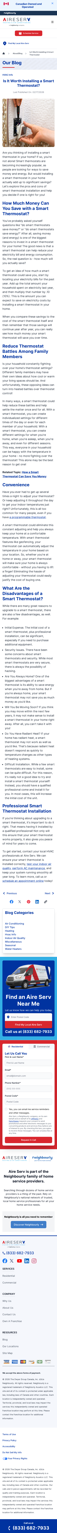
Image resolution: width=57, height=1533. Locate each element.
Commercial (43, 1046)
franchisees (14, 1121)
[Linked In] (37, 902)
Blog (5, 1339)
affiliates (34, 1119)
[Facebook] (11, 902)
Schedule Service (30, 33)
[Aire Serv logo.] (14, 1158)
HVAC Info (7, 74)
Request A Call (28, 1140)
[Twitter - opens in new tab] (12, 1260)
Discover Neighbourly (26, 1224)
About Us (7, 1307)
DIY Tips (10, 927)
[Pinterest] (28, 902)
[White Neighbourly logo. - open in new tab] (10, 13)
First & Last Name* (14, 1057)
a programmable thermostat (27, 517)
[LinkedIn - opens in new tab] (26, 1260)
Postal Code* (11, 1095)
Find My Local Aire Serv (28, 1024)
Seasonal (10, 945)
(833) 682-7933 (37, 1031)
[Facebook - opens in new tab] (4, 1260)
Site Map (7, 1353)
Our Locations (10, 1346)
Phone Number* (13, 1083)
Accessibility (8, 1446)
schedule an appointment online (23, 880)
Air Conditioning (14, 923)
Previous (12, 893)
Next (47, 893)
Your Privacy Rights (17, 1458)
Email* (8, 1070)
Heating (9, 930)
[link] (45, 902)
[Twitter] (20, 902)
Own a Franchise (12, 1321)
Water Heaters (13, 948)
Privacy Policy (9, 1440)
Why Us (6, 1300)
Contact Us (9, 1314)
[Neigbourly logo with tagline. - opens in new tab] (43, 1158)
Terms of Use (9, 1434)
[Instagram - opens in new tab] (34, 1260)
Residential (17, 1046)
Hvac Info (10, 934)
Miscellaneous (13, 941)
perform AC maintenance (28, 868)
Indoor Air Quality (15, 938)
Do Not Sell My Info (12, 1452)
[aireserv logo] (28, 1244)
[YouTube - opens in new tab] (19, 1260)
